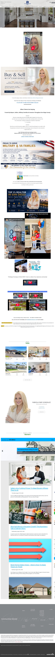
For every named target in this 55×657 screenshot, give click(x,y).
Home (3, 6)
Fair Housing (25, 654)
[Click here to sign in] (50, 2)
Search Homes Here (10, 6)
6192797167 (3, 3)
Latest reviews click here (27, 136)
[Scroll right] (54, 6)
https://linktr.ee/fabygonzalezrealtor (37, 97)
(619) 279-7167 (42, 408)
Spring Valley (51, 624)
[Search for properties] (21, 23)
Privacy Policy (20, 654)
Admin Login (43, 654)
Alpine (23, 610)
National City (51, 618)
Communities (21, 6)
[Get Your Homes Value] (27, 80)
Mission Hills (34, 618)
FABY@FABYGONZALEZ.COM (32, 319)
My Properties (35, 6)
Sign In (53, 2)
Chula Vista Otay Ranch (32, 610)
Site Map (38, 654)
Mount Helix (42, 620)
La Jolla (51, 609)
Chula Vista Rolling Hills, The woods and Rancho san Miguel (41, 613)
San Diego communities (32, 625)
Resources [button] (28, 6)
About (40, 6)
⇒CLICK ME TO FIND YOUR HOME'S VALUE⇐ (27, 102)
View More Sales (27, 379)
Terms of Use (15, 654)
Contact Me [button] (41, 411)
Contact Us (45, 6)
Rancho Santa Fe (23, 626)
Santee (42, 626)
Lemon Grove (26, 620)
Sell (16, 6)
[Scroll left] (1, 6)
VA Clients (52, 6)
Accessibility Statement (32, 654)
